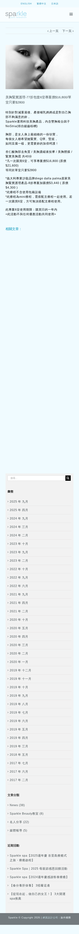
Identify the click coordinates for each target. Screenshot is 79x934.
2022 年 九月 (19, 577)
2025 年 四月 (19, 510)
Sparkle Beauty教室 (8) (27, 813)
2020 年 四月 (19, 636)
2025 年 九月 (19, 501)
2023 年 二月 (19, 560)
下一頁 (67, 30)
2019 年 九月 (19, 695)
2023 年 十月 (19, 543)
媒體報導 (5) (18, 830)
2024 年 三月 (19, 526)
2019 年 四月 (19, 737)
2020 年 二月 (19, 653)
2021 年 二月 (19, 611)
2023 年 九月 (19, 552)
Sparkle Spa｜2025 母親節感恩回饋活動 (38, 868)
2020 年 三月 (19, 645)
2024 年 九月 (19, 518)
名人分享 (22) (19, 822)
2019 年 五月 (19, 729)
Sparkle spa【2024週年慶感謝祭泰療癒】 (39, 877)
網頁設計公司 (50, 917)
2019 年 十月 (19, 687)
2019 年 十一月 (20, 678)
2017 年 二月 (19, 780)
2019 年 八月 (19, 704)
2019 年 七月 (19, 712)
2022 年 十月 (19, 569)
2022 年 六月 (19, 586)
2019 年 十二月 (20, 670)
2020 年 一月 (19, 661)
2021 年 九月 (19, 594)
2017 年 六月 (19, 771)
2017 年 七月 (19, 763)
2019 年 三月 (19, 746)
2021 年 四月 (19, 602)
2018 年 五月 (19, 754)
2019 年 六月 (19, 721)
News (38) (17, 805)
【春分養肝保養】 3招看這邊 (30, 885)
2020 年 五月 (19, 628)
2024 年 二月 (19, 535)
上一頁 (54, 30)
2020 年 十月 (19, 619)
